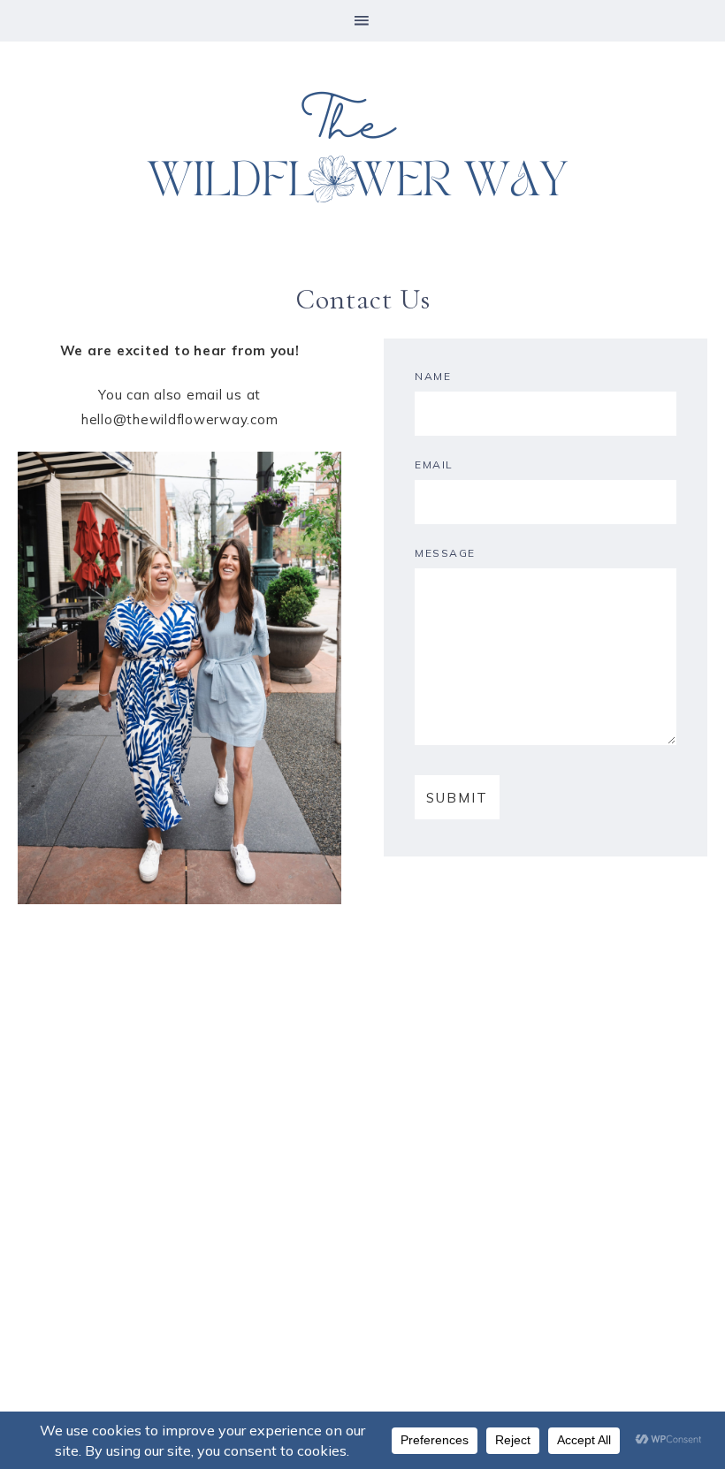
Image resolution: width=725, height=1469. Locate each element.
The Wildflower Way (362, 149)
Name (433, 376)
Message (445, 552)
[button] (362, 21)
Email (434, 464)
